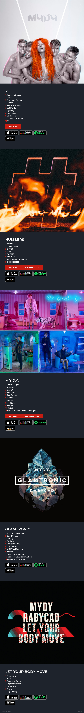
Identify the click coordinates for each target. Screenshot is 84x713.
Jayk (9, 711)
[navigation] (79, 3)
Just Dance (12, 395)
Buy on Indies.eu (32, 267)
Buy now (13, 126)
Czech (80, 711)
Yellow (10, 400)
